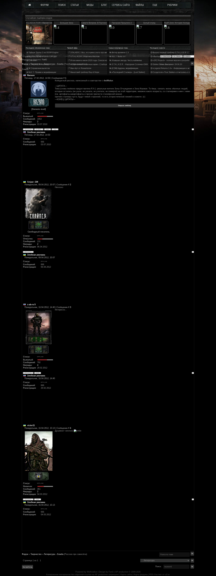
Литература (49, 554)
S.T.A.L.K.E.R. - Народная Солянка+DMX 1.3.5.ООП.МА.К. (137, 64)
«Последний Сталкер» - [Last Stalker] (128, 72)
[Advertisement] (124, 158)
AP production (121, 572)
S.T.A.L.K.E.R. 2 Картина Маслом (84, 56)
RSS (151, 574)
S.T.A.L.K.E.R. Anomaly (38, 64)
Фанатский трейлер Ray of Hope (84, 72)
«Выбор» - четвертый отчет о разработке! (171, 56)
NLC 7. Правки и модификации (42, 72)
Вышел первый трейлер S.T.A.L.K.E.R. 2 (170, 52)
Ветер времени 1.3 (120, 52)
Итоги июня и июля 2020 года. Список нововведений (94, 60)
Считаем (32, 60)
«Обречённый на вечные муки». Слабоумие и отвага (94, 64)
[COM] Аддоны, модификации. (125, 68)
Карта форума (141, 574)
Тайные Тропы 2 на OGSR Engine (43, 52)
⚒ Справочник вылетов (39, 68)
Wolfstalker (92, 572)
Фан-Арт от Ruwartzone (80, 68)
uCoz (167, 574)
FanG (111, 572)
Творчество (36, 554)
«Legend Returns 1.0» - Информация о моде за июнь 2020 (178, 68)
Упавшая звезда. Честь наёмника (126, 60)
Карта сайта (126, 574)
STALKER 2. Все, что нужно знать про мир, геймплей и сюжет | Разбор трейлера (106, 52)
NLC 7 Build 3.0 (118, 56)
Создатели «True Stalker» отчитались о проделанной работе (180, 72)
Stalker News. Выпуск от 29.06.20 (167, 64)
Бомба (60, 554)
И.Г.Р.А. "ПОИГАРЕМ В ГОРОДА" (42, 56)
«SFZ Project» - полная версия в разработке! (172, 60)
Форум (25, 64)
